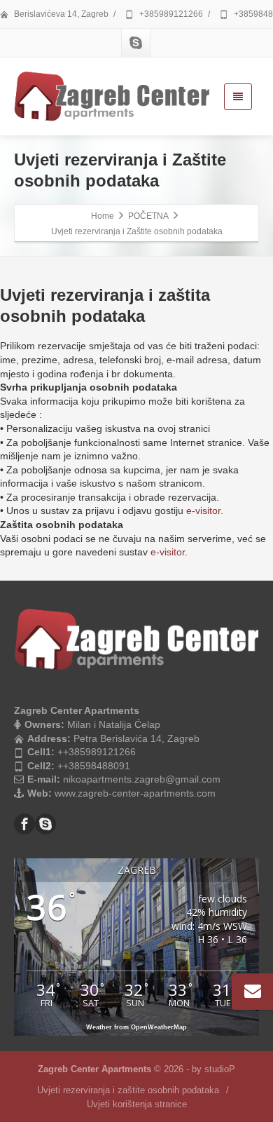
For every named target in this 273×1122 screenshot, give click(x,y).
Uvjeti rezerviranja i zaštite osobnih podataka (128, 1090)
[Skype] (136, 43)
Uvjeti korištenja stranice (137, 1104)
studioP (219, 1069)
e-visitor (203, 510)
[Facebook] (24, 823)
